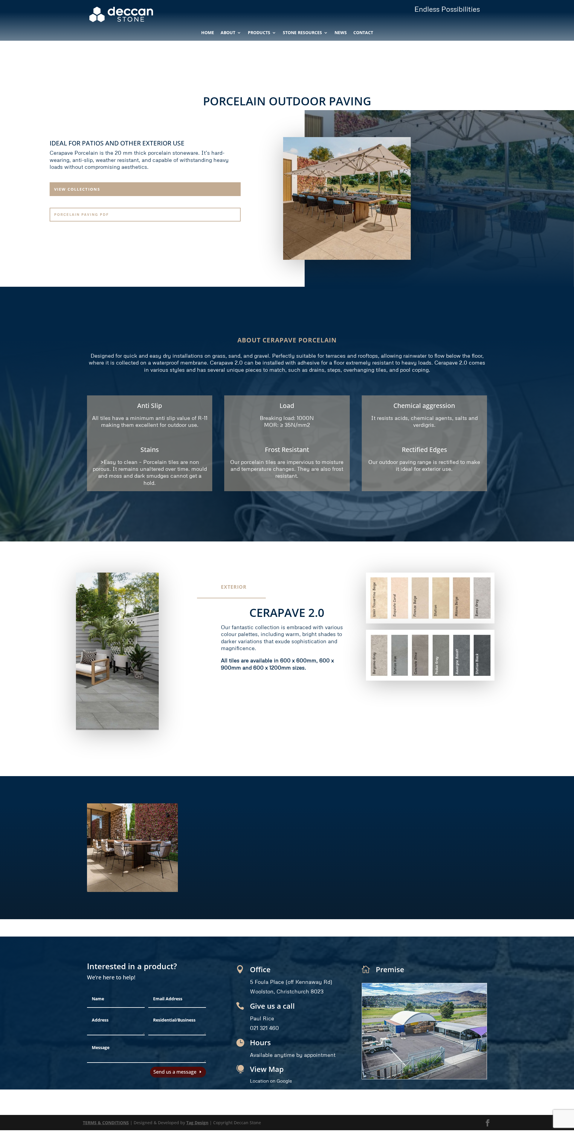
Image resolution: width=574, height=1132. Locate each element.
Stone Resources (302, 33)
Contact (363, 33)
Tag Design (197, 1123)
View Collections (81, 189)
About (228, 33)
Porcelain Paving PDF (85, 214)
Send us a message (175, 1076)
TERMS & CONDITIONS (106, 1123)
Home (207, 33)
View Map (267, 1069)
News (341, 33)
